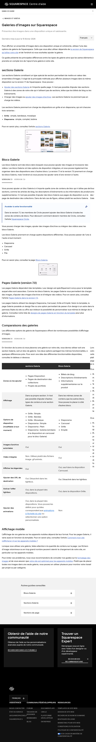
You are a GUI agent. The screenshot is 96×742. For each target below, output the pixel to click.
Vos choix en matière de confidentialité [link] (70, 731)
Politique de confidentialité (70, 726)
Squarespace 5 (16, 715)
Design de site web (66, 708)
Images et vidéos (12, 18)
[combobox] (86, 37)
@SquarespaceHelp (18, 711)
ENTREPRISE (46, 717)
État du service (16, 708)
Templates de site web (67, 704)
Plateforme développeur (47, 713)
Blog (29, 717)
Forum (30, 704)
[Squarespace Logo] (11, 684)
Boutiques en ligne (66, 715)
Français (16, 694)
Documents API (48, 704)
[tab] (8, 179)
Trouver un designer (32, 709)
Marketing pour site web (69, 719)
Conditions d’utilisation (69, 722)
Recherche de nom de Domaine (71, 711)
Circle (44, 708)
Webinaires (32, 714)
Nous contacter (16, 704)
